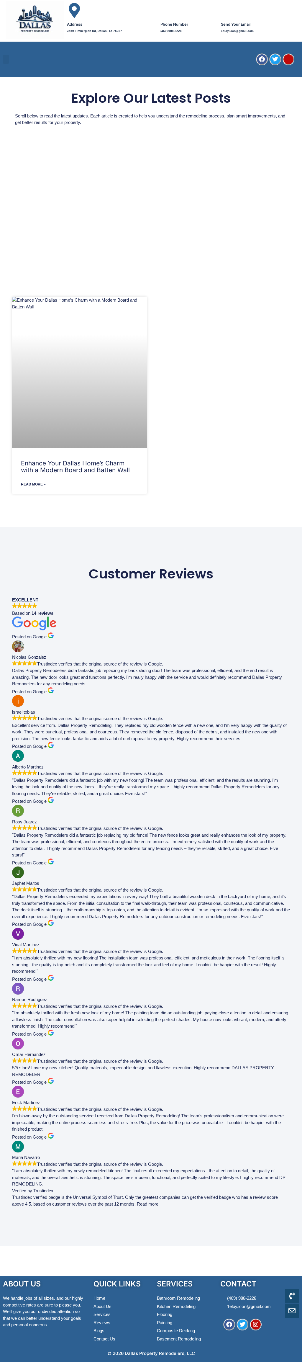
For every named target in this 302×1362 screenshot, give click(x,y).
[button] (6, 59)
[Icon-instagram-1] (288, 59)
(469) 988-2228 (171, 30)
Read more (147, 1203)
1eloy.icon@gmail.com (237, 30)
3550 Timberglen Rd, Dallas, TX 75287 (94, 30)
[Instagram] (256, 1324)
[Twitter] (275, 59)
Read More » (33, 484)
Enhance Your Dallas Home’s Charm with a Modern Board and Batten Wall (75, 467)
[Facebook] (262, 59)
